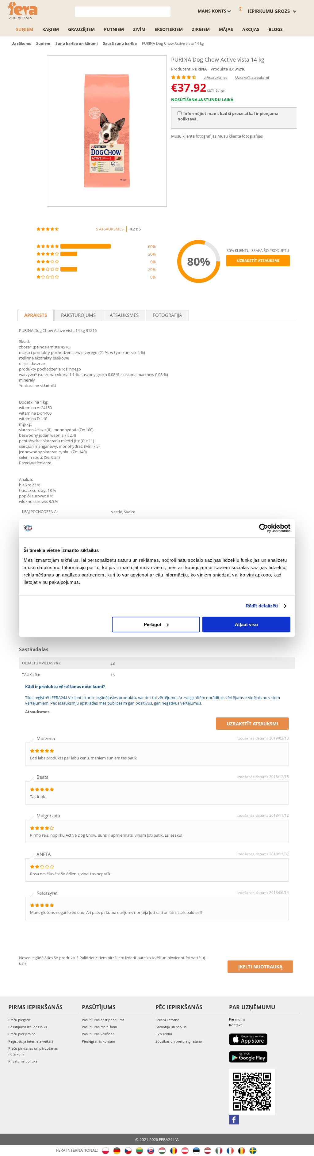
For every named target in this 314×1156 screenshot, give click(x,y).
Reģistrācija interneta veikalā (30, 1041)
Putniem (114, 29)
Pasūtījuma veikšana (98, 1034)
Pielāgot (152, 624)
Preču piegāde (19, 1019)
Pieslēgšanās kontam (98, 1041)
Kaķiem (50, 29)
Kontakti (236, 1025)
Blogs (276, 29)
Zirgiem (201, 29)
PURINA (199, 69)
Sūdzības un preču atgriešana (178, 1041)
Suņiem (24, 29)
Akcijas (250, 29)
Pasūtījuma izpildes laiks (27, 1027)
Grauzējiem (81, 29)
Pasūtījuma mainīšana (99, 1027)
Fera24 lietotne (167, 1019)
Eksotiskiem (169, 29)
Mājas (226, 29)
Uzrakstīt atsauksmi (252, 77)
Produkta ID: (222, 69)
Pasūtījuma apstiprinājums (103, 1019)
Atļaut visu (246, 624)
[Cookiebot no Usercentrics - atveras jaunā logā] (263, 528)
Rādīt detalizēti (262, 605)
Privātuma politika (22, 1061)
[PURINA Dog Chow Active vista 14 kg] (106, 131)
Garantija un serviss (170, 1027)
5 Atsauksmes (216, 77)
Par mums (237, 1019)
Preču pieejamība (22, 1034)
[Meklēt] (166, 11)
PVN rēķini (163, 1034)
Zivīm (139, 29)
